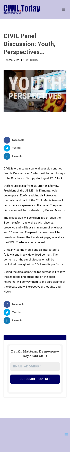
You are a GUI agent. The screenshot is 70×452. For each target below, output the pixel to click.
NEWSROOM (30, 60)
